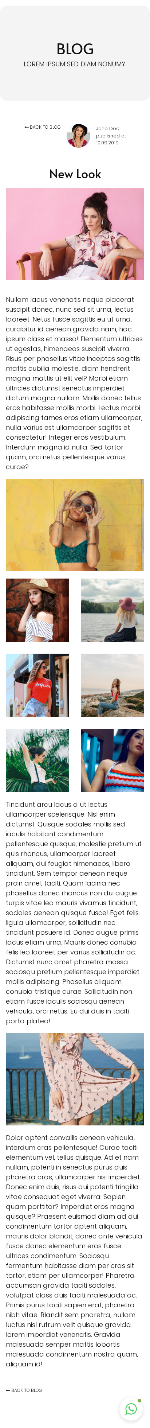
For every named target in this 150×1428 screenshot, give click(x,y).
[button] (131, 1409)
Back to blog (45, 127)
